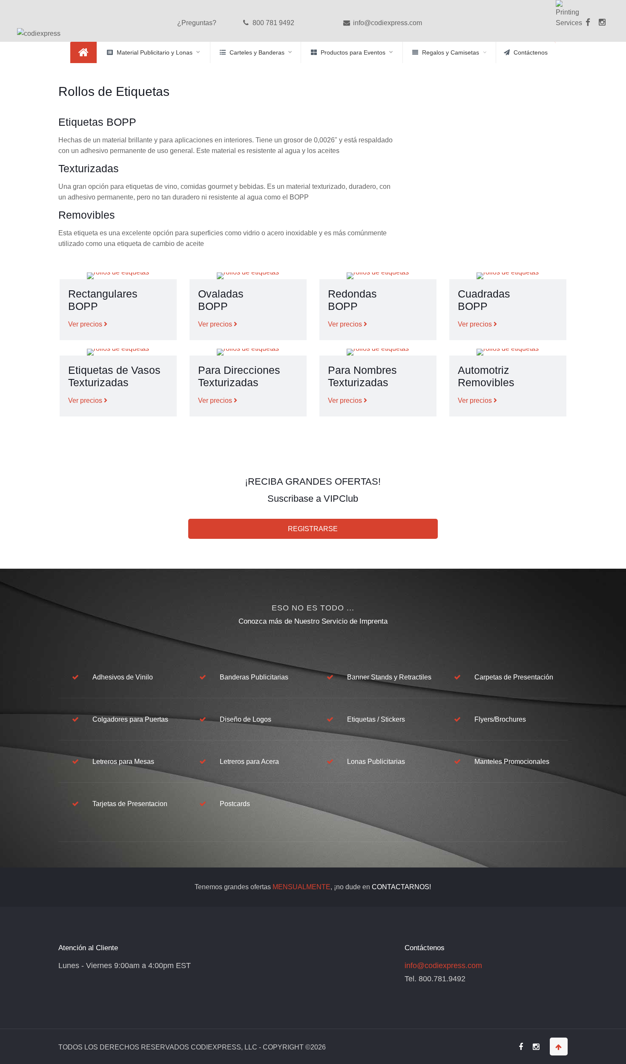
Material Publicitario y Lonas (154, 52)
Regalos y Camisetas (450, 52)
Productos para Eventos (353, 52)
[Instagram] (602, 22)
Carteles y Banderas (257, 52)
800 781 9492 (272, 22)
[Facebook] (587, 28)
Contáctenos (531, 52)
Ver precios (86, 324)
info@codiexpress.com (386, 22)
